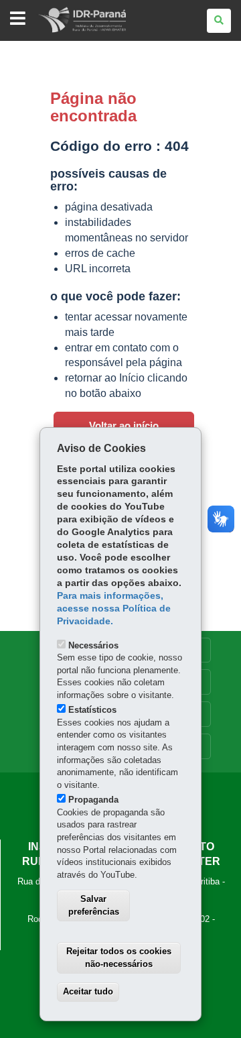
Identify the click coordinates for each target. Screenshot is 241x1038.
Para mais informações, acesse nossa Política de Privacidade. (114, 608)
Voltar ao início (124, 425)
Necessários (93, 645)
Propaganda (93, 800)
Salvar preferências (93, 905)
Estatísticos (92, 710)
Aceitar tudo (88, 991)
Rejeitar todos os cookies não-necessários (118, 957)
